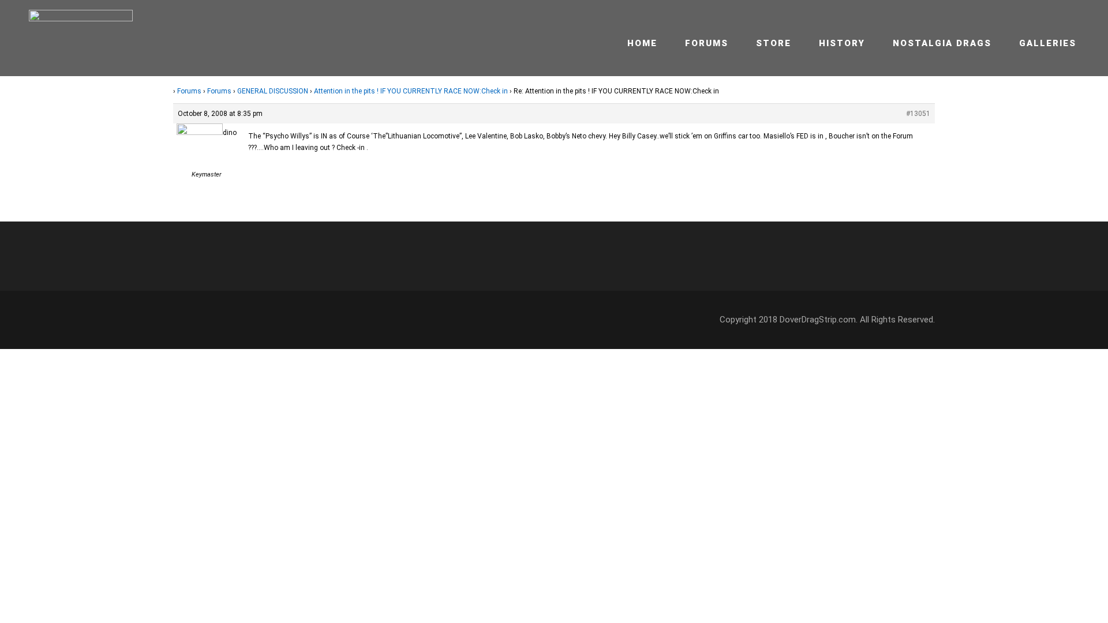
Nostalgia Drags (942, 43)
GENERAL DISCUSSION (272, 91)
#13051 (918, 114)
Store (773, 43)
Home (642, 43)
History (842, 43)
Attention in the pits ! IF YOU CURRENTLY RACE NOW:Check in (411, 91)
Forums (706, 43)
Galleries (1047, 43)
